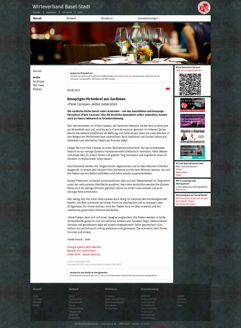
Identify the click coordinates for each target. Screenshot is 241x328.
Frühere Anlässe (76, 308)
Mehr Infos (181, 189)
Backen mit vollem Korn (81, 250)
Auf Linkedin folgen (185, 201)
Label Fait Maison (149, 308)
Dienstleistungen (148, 18)
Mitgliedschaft (75, 302)
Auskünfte (73, 315)
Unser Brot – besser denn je (83, 254)
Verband (71, 18)
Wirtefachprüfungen (114, 302)
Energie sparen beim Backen (84, 247)
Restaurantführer (149, 299)
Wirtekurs (107, 18)
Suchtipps (38, 81)
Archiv (36, 77)
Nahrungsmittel (82, 261)
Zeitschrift (146, 296)
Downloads (74, 318)
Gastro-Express (125, 76)
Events (72, 305)
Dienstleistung (149, 289)
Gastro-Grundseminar (115, 299)
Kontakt (36, 12)
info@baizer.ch (159, 324)
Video (178, 175)
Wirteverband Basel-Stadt (61, 6)
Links (80, 12)
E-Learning (110, 296)
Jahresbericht (75, 311)
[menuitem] (47, 18)
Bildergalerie (182, 172)
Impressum (51, 12)
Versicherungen (148, 318)
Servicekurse (110, 305)
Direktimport (147, 311)
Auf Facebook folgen (186, 204)
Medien (37, 89)
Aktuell (37, 18)
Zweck (72, 296)
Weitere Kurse (111, 308)
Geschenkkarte (148, 305)
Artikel (179, 169)
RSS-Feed (38, 85)
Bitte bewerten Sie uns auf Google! (192, 198)
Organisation (75, 299)
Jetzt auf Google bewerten (188, 70)
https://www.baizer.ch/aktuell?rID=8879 (102, 264)
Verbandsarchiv (148, 315)
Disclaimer (67, 12)
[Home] (204, 7)
